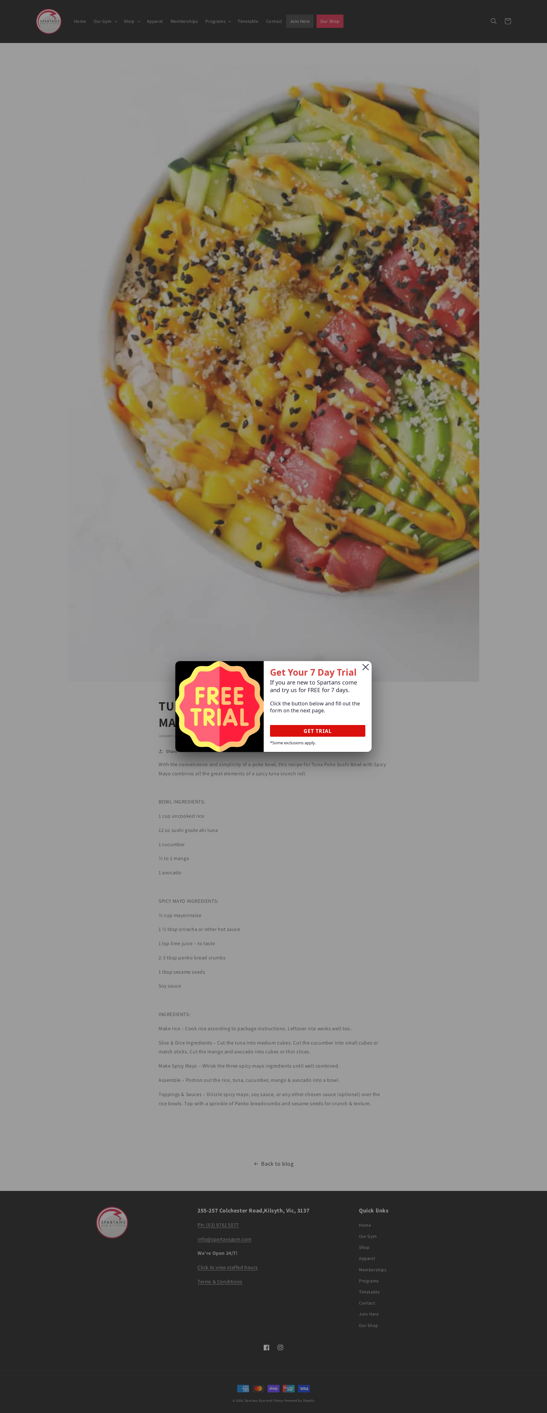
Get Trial (318, 731)
